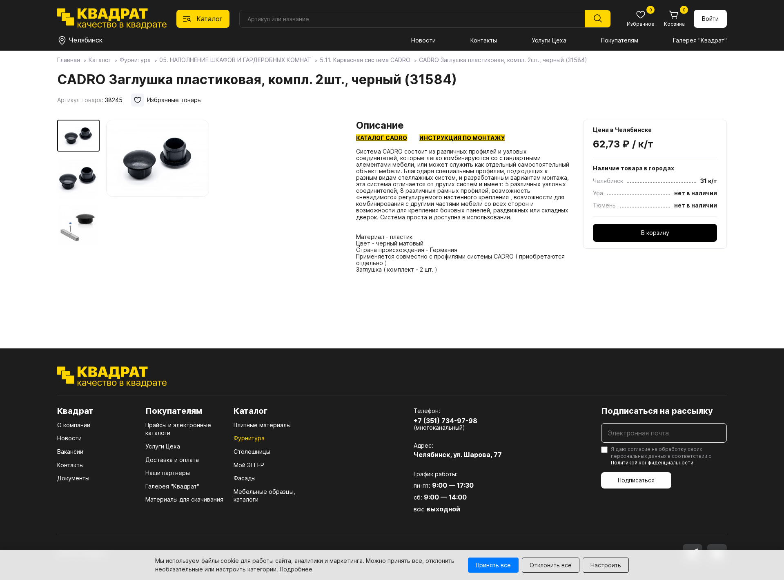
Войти (710, 18)
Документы (73, 478)
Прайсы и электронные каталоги (178, 429)
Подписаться (636, 480)
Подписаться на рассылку (657, 411)
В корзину (655, 232)
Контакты (483, 40)
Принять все (493, 565)
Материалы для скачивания (184, 499)
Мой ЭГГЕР (249, 465)
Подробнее (296, 569)
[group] (224, 222)
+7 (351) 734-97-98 (445, 420)
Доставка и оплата (172, 459)
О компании (73, 425)
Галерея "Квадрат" (700, 40)
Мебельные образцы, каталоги (264, 495)
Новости (423, 40)
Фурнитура (249, 438)
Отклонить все (551, 565)
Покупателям (619, 40)
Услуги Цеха (549, 40)
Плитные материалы (262, 425)
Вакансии (70, 451)
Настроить (605, 565)
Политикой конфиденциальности (652, 463)
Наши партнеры (167, 472)
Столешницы (252, 451)
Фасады (245, 478)
